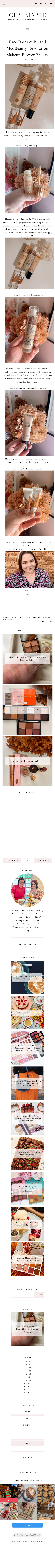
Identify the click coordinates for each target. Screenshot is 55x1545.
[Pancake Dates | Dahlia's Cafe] (27, 1240)
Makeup (27, 617)
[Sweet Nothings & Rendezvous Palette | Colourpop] (27, 1205)
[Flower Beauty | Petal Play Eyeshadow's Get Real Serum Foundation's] (27, 1134)
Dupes (5, 617)
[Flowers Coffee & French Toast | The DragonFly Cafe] (27, 993)
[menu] (4, 3)
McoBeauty (8, 619)
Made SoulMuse (36, 1541)
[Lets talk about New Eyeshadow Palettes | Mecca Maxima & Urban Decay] (27, 1064)
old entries (43, 860)
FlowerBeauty (16, 617)
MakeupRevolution (41, 617)
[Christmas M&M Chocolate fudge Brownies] (27, 1169)
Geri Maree (27, 15)
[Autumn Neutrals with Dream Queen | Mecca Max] (27, 1275)
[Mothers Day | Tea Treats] (27, 1029)
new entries (12, 860)
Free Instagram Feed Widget (28, 1535)
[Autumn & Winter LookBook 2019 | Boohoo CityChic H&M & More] (27, 1099)
